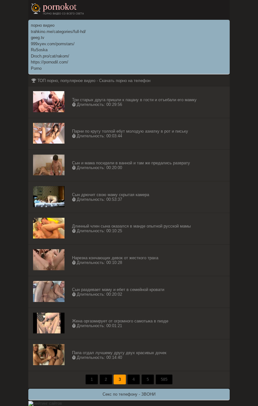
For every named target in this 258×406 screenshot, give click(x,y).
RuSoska (39, 49)
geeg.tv (37, 37)
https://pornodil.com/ (49, 62)
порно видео (42, 25)
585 (164, 379)
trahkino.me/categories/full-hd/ (58, 31)
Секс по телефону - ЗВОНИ (129, 394)
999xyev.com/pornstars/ (53, 43)
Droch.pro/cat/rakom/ (50, 56)
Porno (36, 68)
